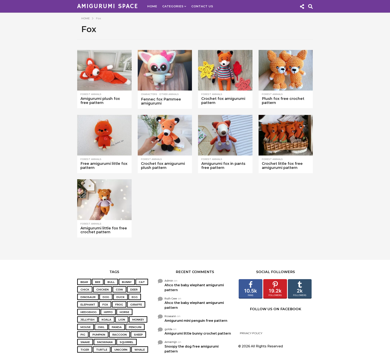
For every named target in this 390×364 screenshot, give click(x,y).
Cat (142, 282)
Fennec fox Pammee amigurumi (161, 101)
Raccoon (119, 334)
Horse (124, 312)
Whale (139, 349)
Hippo (108, 312)
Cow (119, 289)
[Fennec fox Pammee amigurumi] (165, 70)
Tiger (84, 349)
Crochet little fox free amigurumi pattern (282, 165)
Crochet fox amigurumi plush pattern (163, 165)
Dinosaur (87, 297)
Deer (134, 289)
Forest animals (90, 94)
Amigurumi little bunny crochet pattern (198, 333)
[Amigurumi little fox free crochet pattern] (104, 199)
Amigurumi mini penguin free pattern (196, 321)
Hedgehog (88, 312)
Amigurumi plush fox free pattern (100, 100)
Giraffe (136, 304)
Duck (120, 297)
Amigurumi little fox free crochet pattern (103, 230)
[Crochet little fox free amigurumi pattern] (286, 135)
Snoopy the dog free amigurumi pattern (192, 349)
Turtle (101, 349)
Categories (172, 6)
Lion (121, 319)
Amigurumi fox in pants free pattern (223, 165)
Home (152, 6)
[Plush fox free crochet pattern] (286, 70)
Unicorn (120, 349)
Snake (85, 342)
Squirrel (126, 342)
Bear (84, 282)
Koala (106, 319)
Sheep (138, 334)
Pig (82, 334)
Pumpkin (98, 334)
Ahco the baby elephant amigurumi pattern (194, 287)
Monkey (138, 319)
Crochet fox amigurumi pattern (223, 100)
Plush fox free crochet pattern (283, 100)
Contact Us (202, 6)
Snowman (105, 342)
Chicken (102, 289)
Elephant (87, 304)
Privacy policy (251, 333)
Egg (135, 297)
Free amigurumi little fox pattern (103, 165)
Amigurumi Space (107, 6)
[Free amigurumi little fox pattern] (104, 135)
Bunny (127, 282)
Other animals (169, 94)
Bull (111, 282)
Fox (105, 304)
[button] (302, 6)
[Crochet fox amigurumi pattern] (225, 70)
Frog (119, 304)
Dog (106, 297)
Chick (84, 289)
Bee (97, 282)
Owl (101, 327)
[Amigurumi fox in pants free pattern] (225, 135)
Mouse (85, 327)
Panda (117, 327)
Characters (149, 94)
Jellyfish (87, 319)
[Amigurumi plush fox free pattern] (104, 70)
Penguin (135, 327)
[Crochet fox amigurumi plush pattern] (165, 135)
